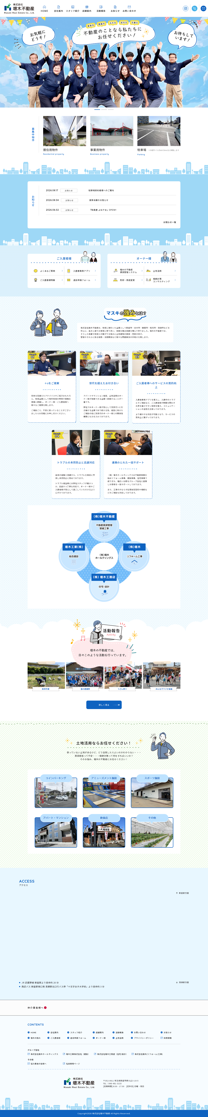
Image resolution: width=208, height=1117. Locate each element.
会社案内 (54, 1032)
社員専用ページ (73, 1063)
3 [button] (111, 109)
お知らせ (168, 1032)
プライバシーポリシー (144, 1038)
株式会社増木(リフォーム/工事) (149, 1054)
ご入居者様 (55, 1038)
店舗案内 (100, 1032)
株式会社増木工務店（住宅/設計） (112, 1054)
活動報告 (120, 1032)
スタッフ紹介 (76, 1032)
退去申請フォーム (78, 1038)
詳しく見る (104, 704)
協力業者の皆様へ (39, 1063)
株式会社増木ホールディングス (44, 1054)
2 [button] (104, 109)
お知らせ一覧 (169, 222)
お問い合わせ (140, 1032)
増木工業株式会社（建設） (78, 1054)
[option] (104, 62)
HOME (33, 1032)
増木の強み (36, 1038)
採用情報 (168, 1038)
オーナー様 (101, 1038)
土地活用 (120, 1038)
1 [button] (97, 109)
